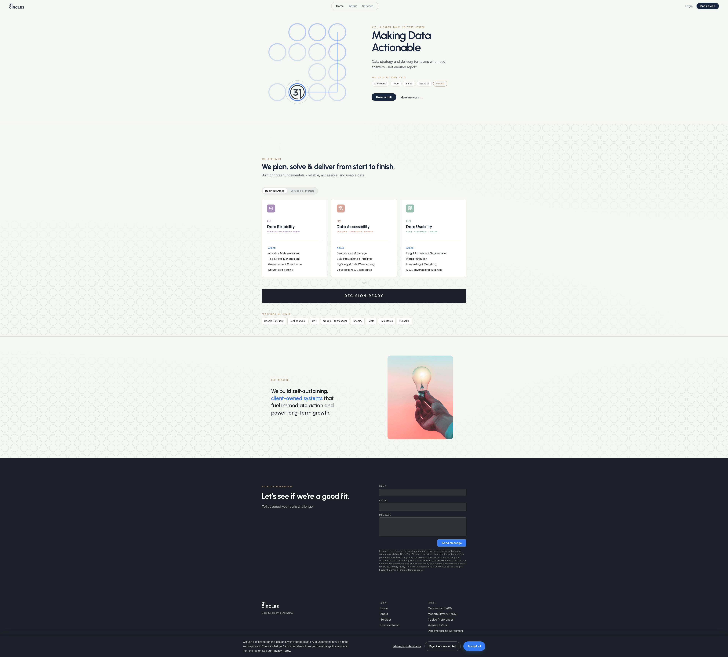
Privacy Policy (398, 566)
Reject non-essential (442, 646)
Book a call (707, 6)
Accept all (474, 646)
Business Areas (275, 190)
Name (382, 486)
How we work (412, 97)
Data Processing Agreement (445, 630)
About (353, 6)
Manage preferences (407, 646)
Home (340, 6)
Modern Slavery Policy (442, 613)
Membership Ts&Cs (440, 608)
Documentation (389, 625)
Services (367, 6)
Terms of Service (407, 570)
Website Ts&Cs (437, 625)
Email (383, 500)
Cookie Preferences (440, 619)
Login (689, 6)
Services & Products (302, 190)
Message (385, 515)
